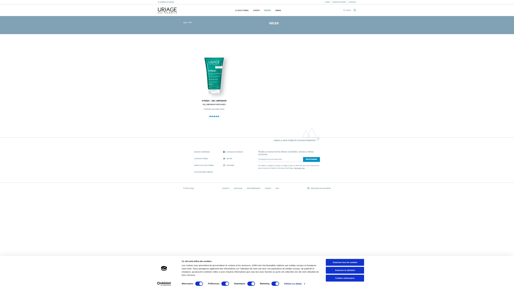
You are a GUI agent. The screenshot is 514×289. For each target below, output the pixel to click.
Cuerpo (256, 10)
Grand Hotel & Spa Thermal (204, 165)
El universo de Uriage (166, 2)
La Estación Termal (201, 158)
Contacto (352, 2)
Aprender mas (299, 168)
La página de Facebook (234, 152)
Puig (277, 188)
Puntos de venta (340, 2)
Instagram (230, 165)
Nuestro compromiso (202, 152)
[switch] (225, 284)
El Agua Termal (242, 10)
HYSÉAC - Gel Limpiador (214, 101)
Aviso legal (238, 188)
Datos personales (253, 188)
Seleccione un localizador (320, 188)
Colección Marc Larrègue (203, 172)
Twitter (229, 158)
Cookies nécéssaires (345, 278)
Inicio (185, 22)
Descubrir (214, 89)
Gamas (278, 10)
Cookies (268, 188)
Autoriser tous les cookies (345, 262)
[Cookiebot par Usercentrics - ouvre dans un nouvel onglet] (164, 284)
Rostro (267, 10)
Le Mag (327, 2)
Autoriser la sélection (345, 270)
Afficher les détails (293, 284)
